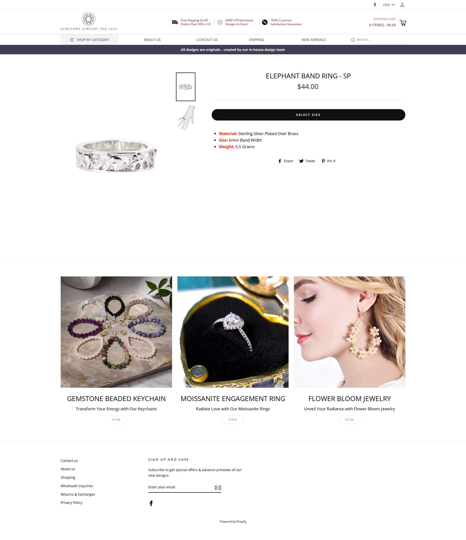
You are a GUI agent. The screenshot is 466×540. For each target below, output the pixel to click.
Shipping (256, 39)
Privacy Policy (71, 502)
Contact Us (207, 39)
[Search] (353, 40)
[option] (233, 49)
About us (68, 469)
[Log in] (402, 4)
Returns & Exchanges (78, 494)
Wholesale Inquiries (77, 486)
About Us (152, 39)
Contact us (69, 460)
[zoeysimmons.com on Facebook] (151, 503)
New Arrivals (314, 39)
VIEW (116, 419)
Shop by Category (93, 39)
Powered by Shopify (233, 521)
